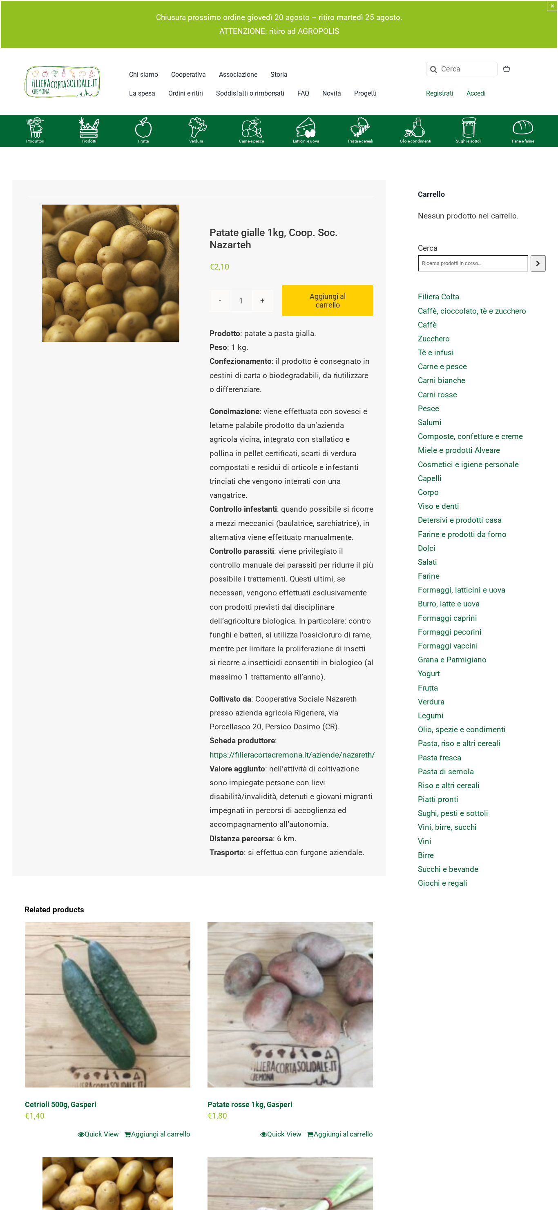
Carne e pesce (251, 141)
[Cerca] (538, 263)
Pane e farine (523, 141)
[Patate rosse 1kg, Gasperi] (290, 1004)
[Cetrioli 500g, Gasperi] (107, 1004)
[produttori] (35, 121)
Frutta (143, 141)
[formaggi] (306, 121)
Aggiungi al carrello (328, 300)
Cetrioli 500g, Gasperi (60, 1104)
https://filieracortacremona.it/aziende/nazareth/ (292, 755)
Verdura (196, 141)
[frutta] (143, 121)
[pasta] (360, 121)
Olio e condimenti (415, 141)
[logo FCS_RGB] (62, 64)
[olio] (414, 121)
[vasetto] (469, 121)
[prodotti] (89, 121)
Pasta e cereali (360, 141)
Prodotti (89, 141)
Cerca (427, 248)
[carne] (252, 121)
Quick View (102, 1134)
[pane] (523, 121)
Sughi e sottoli (468, 141)
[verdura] (197, 121)
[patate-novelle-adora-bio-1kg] (110, 273)
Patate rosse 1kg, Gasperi (250, 1104)
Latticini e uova (306, 141)
